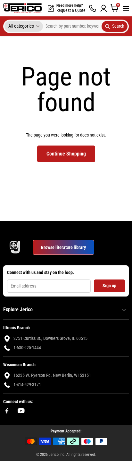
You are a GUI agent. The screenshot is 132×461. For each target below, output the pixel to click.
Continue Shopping (66, 154)
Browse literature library (63, 247)
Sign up (109, 285)
